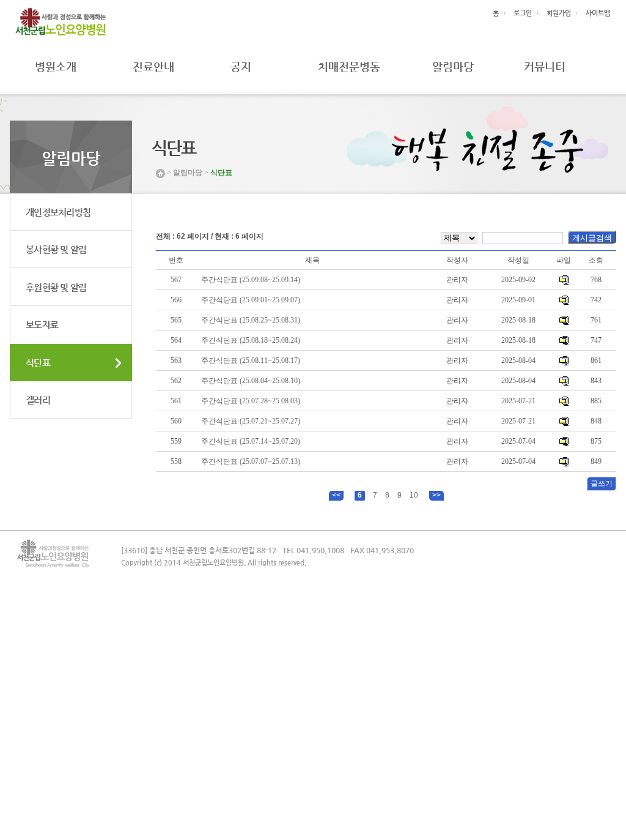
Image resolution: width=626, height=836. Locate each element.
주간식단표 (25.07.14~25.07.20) (250, 441)
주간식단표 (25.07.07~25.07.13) (250, 461)
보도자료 (42, 324)
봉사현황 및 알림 (56, 249)
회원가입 (559, 13)
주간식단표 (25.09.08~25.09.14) (250, 279)
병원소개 (55, 66)
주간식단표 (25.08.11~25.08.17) (250, 360)
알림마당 (453, 66)
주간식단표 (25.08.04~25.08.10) (250, 380)
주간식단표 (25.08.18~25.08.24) (250, 340)
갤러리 (38, 400)
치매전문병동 (349, 66)
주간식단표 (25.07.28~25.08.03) (250, 401)
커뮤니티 (544, 66)
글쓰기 (602, 483)
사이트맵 (598, 13)
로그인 (523, 13)
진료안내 (153, 66)
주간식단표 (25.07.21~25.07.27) (250, 421)
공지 (236, 66)
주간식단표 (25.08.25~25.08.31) (250, 320)
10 (414, 495)
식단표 (38, 362)
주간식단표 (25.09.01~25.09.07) (250, 300)
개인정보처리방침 (58, 212)
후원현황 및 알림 (56, 287)
